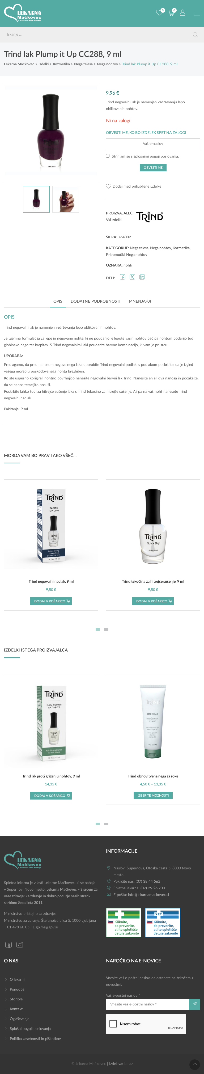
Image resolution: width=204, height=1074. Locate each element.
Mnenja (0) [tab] (140, 301)
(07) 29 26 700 (153, 888)
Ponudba (17, 989)
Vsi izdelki (113, 220)
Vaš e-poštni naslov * (123, 995)
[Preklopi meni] (197, 13)
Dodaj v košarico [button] (49, 601)
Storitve (16, 999)
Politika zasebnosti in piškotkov (35, 1039)
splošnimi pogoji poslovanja (156, 156)
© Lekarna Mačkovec (88, 1064)
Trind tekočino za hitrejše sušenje (104, 392)
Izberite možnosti (153, 795)
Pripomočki (115, 255)
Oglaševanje (19, 1019)
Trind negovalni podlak (118, 365)
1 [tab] (98, 629)
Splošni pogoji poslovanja (30, 1029)
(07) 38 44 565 (148, 881)
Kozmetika (181, 248)
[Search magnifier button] (195, 34)
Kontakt (16, 1009)
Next (88, 133)
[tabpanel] (51, 544)
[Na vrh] (194, 1064)
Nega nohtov (160, 248)
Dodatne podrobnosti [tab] (95, 301)
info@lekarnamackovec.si (148, 895)
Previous (13, 133)
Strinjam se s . (145, 156)
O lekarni (17, 980)
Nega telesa (139, 248)
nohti (128, 265)
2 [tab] (106, 629)
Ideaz (128, 1064)
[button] (133, 186)
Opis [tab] (57, 301)
